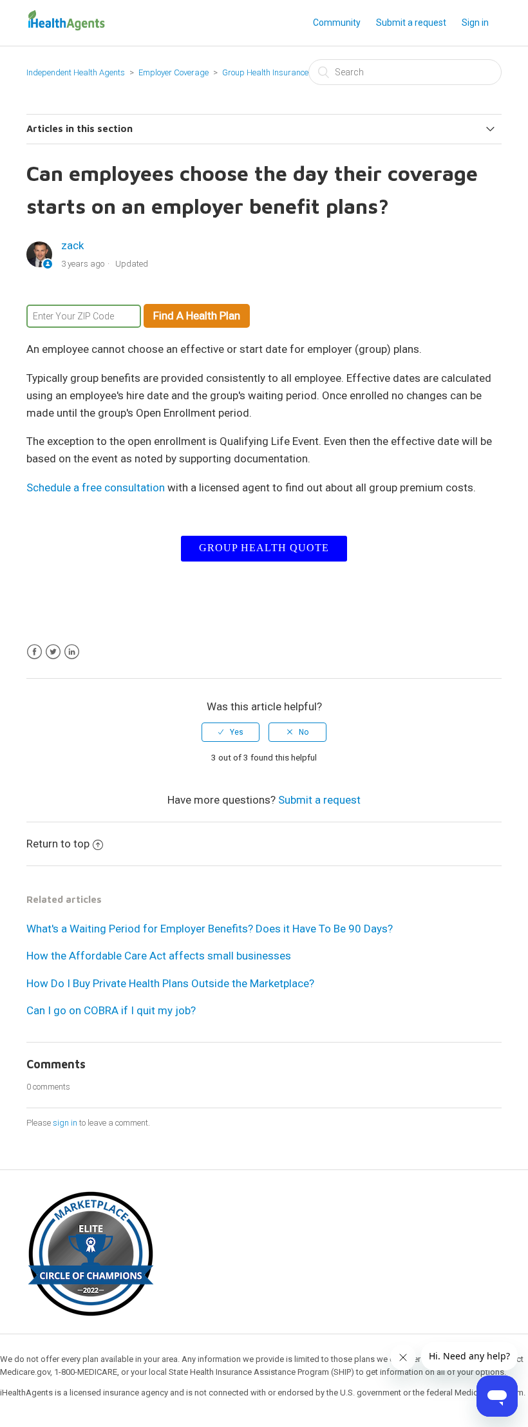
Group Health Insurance (265, 72)
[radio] (230, 732)
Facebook (34, 652)
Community (337, 22)
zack (72, 245)
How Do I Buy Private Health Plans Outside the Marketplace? (170, 983)
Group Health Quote (264, 547)
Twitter (53, 652)
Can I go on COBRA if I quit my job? (111, 1010)
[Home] (66, 28)
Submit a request (411, 22)
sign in (65, 1123)
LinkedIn (72, 652)
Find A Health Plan (196, 315)
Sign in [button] (475, 22)
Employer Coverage (173, 72)
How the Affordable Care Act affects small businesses (158, 955)
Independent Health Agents (75, 72)
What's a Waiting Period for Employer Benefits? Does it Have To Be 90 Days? (209, 928)
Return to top (58, 843)
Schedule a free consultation (95, 487)
